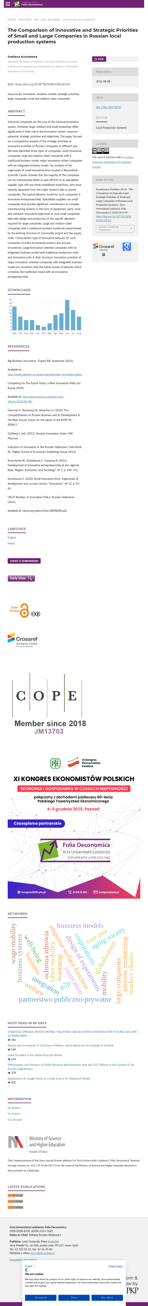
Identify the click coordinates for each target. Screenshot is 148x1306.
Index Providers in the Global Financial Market (35, 1055)
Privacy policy (116, 1266)
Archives (25, 19)
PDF (100, 59)
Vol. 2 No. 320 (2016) (47, 19)
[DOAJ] (19, 617)
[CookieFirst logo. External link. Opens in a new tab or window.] (26, 1270)
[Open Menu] (8, 4)
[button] (30, 1266)
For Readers (14, 1108)
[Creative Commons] (35, 617)
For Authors (14, 1114)
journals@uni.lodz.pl (42, 1253)
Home (12, 19)
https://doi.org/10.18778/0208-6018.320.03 (42, 84)
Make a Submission (24, 560)
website (53, 1241)
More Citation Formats (109, 228)
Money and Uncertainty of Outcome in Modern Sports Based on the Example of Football (60, 1045)
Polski (11, 543)
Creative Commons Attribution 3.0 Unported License (112, 162)
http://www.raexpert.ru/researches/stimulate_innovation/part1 (45, 374)
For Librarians (15, 1120)
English (12, 537)
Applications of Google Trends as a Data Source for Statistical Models (49, 1078)
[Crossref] (22, 647)
